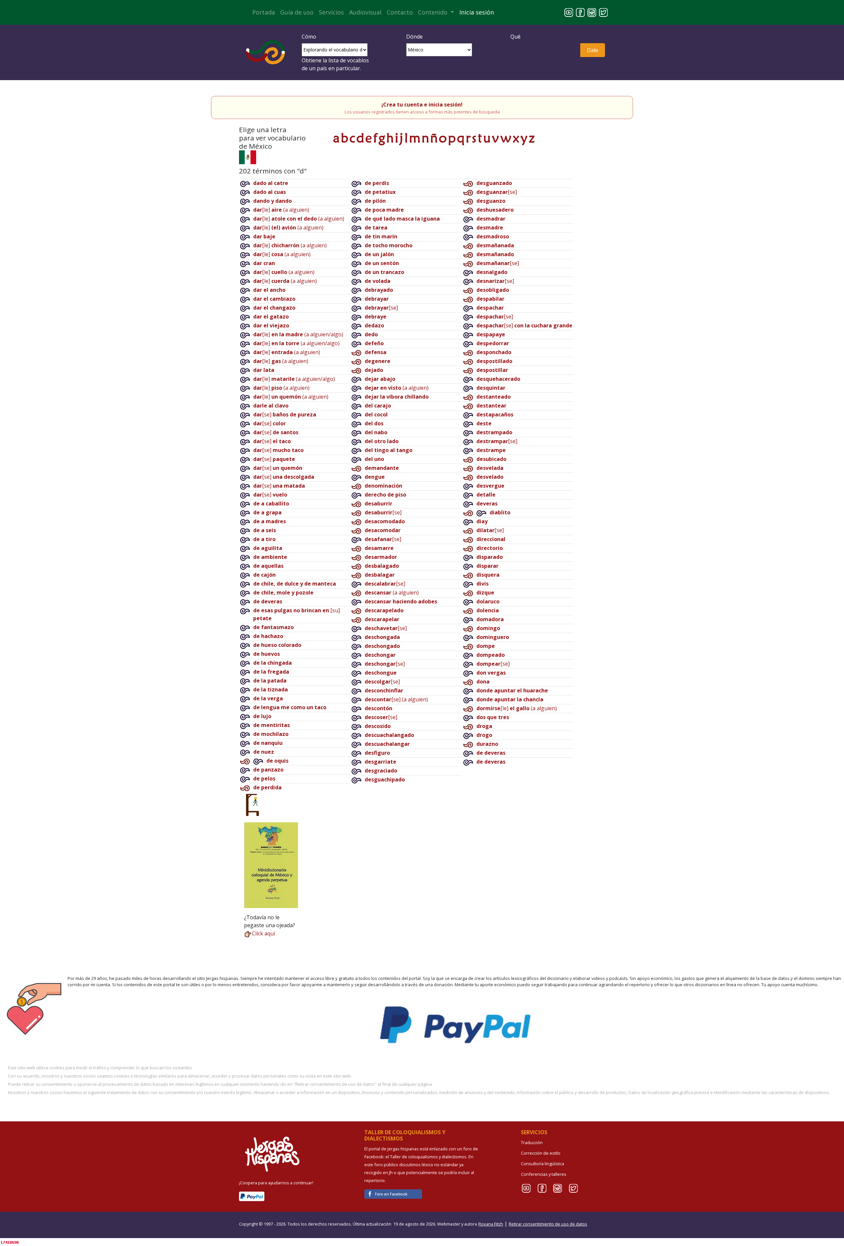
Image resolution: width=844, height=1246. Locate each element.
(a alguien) (397, 387)
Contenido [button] (433, 12)
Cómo (309, 36)
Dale (592, 50)
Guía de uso (297, 12)
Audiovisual (365, 12)
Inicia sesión (476, 12)
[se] (284, 414)
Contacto (400, 12)
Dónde (414, 36)
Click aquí (263, 933)
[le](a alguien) (281, 209)
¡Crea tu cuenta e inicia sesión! (422, 104)
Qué (515, 36)
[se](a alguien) (396, 699)
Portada (263, 12)
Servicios (331, 12)
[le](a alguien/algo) (298, 334)
